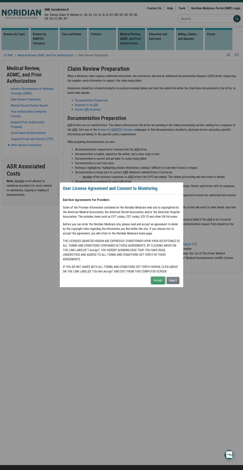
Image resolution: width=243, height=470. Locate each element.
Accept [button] (158, 280)
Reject (173, 280)
